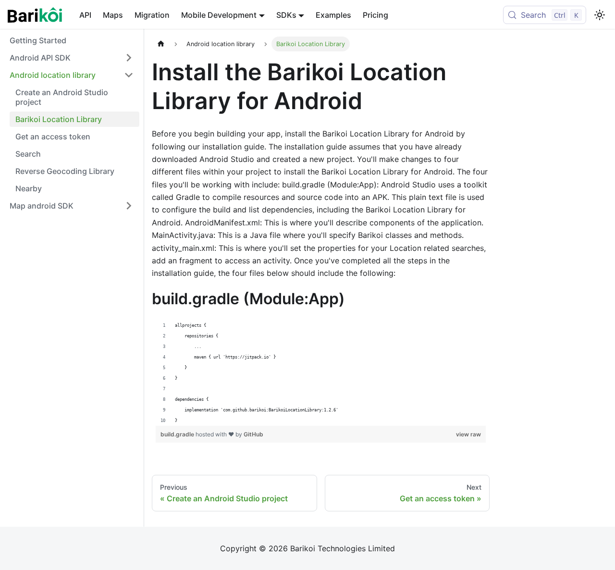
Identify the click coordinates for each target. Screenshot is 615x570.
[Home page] (161, 44)
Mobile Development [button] (219, 15)
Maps (113, 15)
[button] (71, 57)
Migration (152, 15)
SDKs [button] (286, 15)
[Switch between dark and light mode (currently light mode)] (599, 15)
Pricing (375, 15)
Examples (333, 15)
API (85, 15)
